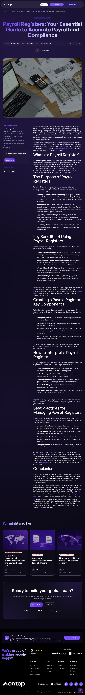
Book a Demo (10, 160)
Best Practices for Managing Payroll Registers (13, 144)
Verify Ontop (72, 638)
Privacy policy (41, 692)
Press (60, 665)
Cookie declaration (23, 692)
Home (4, 11)
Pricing (32, 665)
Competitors (62, 668)
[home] (8, 4)
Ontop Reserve (35, 674)
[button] (80, 5)
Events (72, 674)
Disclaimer (49, 692)
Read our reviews (36, 653)
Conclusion (6, 147)
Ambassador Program (74, 670)
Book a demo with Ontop (65, 148)
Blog (9, 11)
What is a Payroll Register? (11, 129)
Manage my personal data (9, 692)
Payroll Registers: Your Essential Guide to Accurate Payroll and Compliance (43, 11)
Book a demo (44, 462)
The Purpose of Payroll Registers (12, 131)
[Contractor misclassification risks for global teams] (42, 552)
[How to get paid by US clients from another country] (69, 552)
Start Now (49, 605)
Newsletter (50, 665)
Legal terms (32, 692)
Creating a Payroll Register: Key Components (12, 137)
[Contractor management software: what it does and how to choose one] (15, 552)
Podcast (49, 668)
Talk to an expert (71, 4)
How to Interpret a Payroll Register (13, 140)
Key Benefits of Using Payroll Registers (14, 134)
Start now (57, 4)
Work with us (74, 665)
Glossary (50, 671)
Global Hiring (16, 11)
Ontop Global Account (34, 670)
